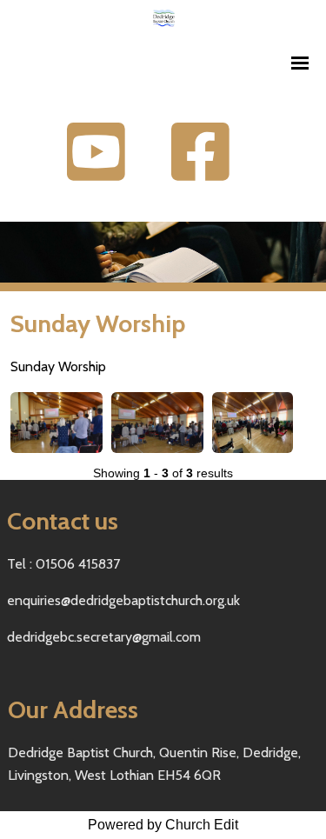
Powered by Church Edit (163, 824)
